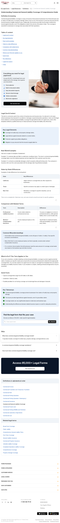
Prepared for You (7, 481)
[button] (57, 3)
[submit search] (35, 2)
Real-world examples (8, 41)
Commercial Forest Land (9, 407)
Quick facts (6, 55)
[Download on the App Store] (42, 513)
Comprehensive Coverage (10, 450)
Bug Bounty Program (54, 521)
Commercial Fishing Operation (11, 395)
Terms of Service (48, 519)
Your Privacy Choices (39, 519)
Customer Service (7, 472)
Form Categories (6, 468)
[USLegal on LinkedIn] (8, 502)
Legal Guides (5, 477)
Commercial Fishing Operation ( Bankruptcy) (14, 398)
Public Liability (6, 429)
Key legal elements (8, 38)
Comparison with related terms (11, 47)
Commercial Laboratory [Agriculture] (12, 412)
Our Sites (4, 490)
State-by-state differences (10, 44)
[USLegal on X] (2, 502)
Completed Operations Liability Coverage (13, 447)
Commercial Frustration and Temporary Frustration (16, 389)
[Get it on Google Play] (53, 513)
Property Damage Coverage (10, 452)
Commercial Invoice (8, 386)
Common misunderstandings (10, 50)
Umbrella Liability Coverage (10, 444)
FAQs (4, 64)
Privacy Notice (56, 519)
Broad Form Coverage (9, 426)
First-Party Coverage (8, 435)
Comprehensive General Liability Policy (13, 432)
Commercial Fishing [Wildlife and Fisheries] (14, 409)
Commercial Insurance (9, 401)
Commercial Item (7, 392)
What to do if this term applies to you (12, 53)
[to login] (54, 3)
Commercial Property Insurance (11, 441)
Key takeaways (7, 58)
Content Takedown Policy (44, 521)
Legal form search (7, 61)
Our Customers (6, 485)
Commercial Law (7, 415)
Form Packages (6, 464)
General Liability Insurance (10, 438)
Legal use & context (8, 35)
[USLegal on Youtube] (11, 502)
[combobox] (17, 3)
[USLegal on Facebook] (5, 502)
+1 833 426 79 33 (26, 502)
